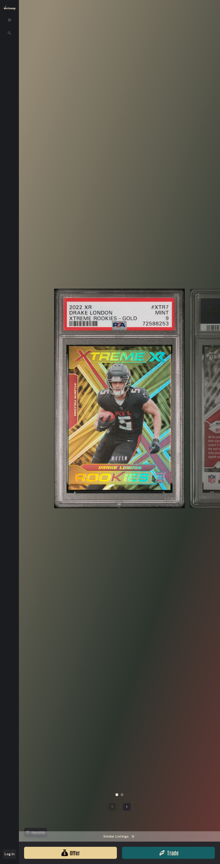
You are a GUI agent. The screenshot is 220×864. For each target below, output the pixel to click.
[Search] (9, 33)
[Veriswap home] (9, 8)
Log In (10, 854)
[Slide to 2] (122, 794)
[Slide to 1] (117, 794)
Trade (173, 852)
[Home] (9, 20)
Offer (75, 852)
